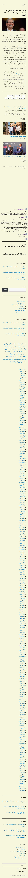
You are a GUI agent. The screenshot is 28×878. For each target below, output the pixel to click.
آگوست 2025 (22, 388)
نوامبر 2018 (22, 522)
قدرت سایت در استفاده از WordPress (17, 875)
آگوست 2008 (22, 745)
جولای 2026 (22, 372)
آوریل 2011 (22, 687)
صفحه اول (23, 865)
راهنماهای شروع (21, 308)
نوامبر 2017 (22, 544)
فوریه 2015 (22, 604)
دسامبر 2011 (22, 673)
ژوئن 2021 (22, 466)
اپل (12, 166)
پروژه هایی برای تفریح (21, 871)
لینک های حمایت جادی (20, 310)
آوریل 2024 (22, 415)
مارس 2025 (22, 397)
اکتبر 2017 (22, 546)
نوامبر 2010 (22, 696)
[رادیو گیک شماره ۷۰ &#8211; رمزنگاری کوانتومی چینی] (14, 128)
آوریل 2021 (22, 469)
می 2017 (23, 555)
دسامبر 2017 (22, 542)
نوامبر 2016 (22, 566)
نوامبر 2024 (22, 402)
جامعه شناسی (17, 349)
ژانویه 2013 (22, 649)
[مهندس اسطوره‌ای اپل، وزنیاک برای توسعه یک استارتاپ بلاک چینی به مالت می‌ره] (14, 148)
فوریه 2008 (22, 756)
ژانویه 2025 (22, 399)
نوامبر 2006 (22, 783)
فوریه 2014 (22, 625)
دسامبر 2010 (22, 694)
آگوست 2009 (22, 723)
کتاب (25, 362)
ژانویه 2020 (22, 497)
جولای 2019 (22, 508)
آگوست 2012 (22, 658)
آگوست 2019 (22, 506)
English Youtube (21, 301)
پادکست (5, 359)
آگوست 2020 (22, 484)
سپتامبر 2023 (22, 428)
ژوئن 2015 (22, 596)
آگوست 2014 (22, 614)
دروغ (11, 351)
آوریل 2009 (22, 731)
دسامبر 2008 (22, 738)
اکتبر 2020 (22, 480)
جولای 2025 (22, 390)
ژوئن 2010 (22, 705)
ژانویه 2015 (22, 605)
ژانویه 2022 (22, 453)
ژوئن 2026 (22, 373)
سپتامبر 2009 (22, 721)
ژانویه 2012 (22, 671)
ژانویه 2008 (22, 758)
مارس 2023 (22, 439)
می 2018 (23, 533)
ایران (9, 343)
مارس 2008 (22, 754)
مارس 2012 (22, 667)
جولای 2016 (22, 573)
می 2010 (23, 707)
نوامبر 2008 (22, 740)
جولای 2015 (22, 595)
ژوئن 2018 (22, 531)
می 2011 (23, 685)
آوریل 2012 (22, 665)
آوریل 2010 (22, 709)
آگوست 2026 (22, 370)
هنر (22, 359)
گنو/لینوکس (19, 362)
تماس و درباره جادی (21, 868)
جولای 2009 (22, 725)
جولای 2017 (22, 551)
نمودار (24, 359)
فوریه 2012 (22, 669)
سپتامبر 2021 (22, 460)
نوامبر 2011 (22, 674)
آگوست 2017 (22, 549)
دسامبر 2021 (22, 455)
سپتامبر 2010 (22, 700)
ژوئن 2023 (22, 433)
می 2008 (23, 750)
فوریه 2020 (22, 495)
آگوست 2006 (22, 789)
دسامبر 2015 (22, 585)
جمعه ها (10, 166)
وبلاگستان (10, 359)
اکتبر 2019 (22, 502)
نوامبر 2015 (22, 587)
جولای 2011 (22, 682)
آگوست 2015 (22, 593)
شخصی (24, 356)
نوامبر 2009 (22, 718)
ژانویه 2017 (22, 562)
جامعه (21, 349)
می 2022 (23, 446)
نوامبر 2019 (22, 500)
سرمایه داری (20, 354)
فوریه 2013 (22, 647)
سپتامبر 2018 (22, 526)
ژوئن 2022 (22, 444)
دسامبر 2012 (22, 651)
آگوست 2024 (22, 408)
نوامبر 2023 (22, 424)
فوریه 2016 (22, 582)
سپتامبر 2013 (22, 634)
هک (15, 359)
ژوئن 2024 (22, 411)
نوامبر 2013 (22, 631)
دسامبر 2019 (22, 498)
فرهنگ (16, 356)
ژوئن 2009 (22, 727)
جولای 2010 (22, 703)
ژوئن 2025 (22, 391)
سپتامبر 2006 (22, 787)
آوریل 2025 (22, 395)
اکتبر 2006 (22, 785)
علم (20, 356)
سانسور (24, 354)
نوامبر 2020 (22, 479)
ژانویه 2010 (22, 714)
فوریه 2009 (22, 734)
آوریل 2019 (22, 513)
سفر (8, 354)
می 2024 (23, 413)
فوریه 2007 (22, 778)
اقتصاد (18, 344)
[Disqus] (14, 188)
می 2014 (23, 620)
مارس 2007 (22, 776)
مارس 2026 (22, 379)
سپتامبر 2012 (22, 656)
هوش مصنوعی (18, 359)
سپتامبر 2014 (22, 613)
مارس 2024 (22, 417)
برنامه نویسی (16, 347)
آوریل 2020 (22, 491)
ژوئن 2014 (22, 618)
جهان (6, 349)
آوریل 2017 (22, 556)
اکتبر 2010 (22, 698)
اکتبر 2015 (22, 589)
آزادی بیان (24, 344)
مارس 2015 (22, 602)
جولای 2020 (22, 486)
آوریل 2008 (22, 752)
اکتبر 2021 (22, 459)
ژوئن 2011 (22, 683)
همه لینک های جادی (20, 312)
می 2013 (23, 642)
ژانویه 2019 (22, 518)
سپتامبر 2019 (22, 504)
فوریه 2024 (22, 419)
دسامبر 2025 (22, 381)
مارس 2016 (22, 580)
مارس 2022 (22, 449)
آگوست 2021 (22, 462)
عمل (18, 356)
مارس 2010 (22, 711)
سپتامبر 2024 (22, 406)
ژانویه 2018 (22, 540)
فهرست (4, 4)
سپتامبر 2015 (22, 591)
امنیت (14, 344)
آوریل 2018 (22, 535)
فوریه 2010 (22, 712)
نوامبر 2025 (22, 382)
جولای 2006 (22, 790)
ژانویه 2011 (22, 692)
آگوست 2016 (22, 571)
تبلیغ (11, 346)
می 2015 (23, 598)
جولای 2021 (22, 464)
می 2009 (23, 729)
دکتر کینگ (18, 74)
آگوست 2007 (22, 767)
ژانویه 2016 (22, 584)
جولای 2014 (22, 616)
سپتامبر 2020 (22, 482)
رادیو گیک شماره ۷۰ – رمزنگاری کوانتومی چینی (18, 136)
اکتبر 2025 (22, 384)
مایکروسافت (11, 356)
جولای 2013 (22, 638)
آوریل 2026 (22, 377)
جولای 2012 (22, 660)
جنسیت (7, 166)
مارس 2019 (22, 515)
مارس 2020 (22, 493)
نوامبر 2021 (22, 457)
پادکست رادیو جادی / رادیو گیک (18, 305)
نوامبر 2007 (22, 761)
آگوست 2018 (22, 527)
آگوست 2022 (22, 440)
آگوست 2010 (22, 702)
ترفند (9, 346)
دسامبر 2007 (22, 760)
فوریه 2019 (22, 517)
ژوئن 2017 (22, 553)
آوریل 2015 (22, 600)
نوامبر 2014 (22, 609)
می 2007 (23, 772)
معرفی (6, 356)
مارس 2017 (22, 558)
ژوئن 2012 (22, 662)
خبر (14, 351)
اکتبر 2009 (22, 720)
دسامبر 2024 (22, 401)
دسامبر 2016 (22, 564)
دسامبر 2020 (22, 477)
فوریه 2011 (22, 691)
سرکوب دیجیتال (13, 354)
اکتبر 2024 (22, 404)
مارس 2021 (22, 471)
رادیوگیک (7, 352)
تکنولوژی (6, 347)
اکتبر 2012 (22, 654)
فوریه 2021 (22, 473)
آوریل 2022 (22, 448)
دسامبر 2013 (22, 629)
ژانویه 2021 (22, 475)
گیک (11, 362)
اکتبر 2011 (22, 676)
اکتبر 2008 (22, 741)
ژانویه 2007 (22, 779)
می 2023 (23, 435)
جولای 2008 (22, 747)
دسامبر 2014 (22, 607)
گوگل (14, 362)
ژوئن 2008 (22, 749)
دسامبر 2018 (22, 520)
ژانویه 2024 (22, 420)
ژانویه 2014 (22, 627)
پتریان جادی (22, 307)
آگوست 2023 (22, 430)
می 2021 (23, 468)
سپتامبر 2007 (22, 765)
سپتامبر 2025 (22, 386)
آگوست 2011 (22, 680)
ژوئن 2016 (22, 575)
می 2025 (23, 393)
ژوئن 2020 (22, 488)
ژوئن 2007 (22, 770)
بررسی (21, 346)
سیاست (5, 354)
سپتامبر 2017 (22, 547)
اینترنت (24, 347)
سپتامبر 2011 (22, 678)
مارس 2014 (22, 624)
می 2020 (23, 489)
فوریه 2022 (22, 451)
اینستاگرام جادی (21, 303)
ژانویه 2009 (22, 736)
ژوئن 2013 (22, 640)
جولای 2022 (22, 442)
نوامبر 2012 (22, 653)
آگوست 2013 (22, 636)
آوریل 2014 (22, 622)
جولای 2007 (22, 769)
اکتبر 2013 (22, 633)
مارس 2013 (22, 645)
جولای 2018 (22, 529)
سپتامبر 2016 (22, 569)
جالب (24, 349)
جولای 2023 (22, 431)
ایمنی (5, 344)
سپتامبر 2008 (22, 743)
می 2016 (23, 576)
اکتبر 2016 (22, 567)
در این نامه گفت (18, 47)
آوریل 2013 (22, 643)
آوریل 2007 (22, 774)
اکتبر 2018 (22, 524)
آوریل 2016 (22, 578)
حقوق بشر (19, 351)
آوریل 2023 (22, 437)
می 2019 (23, 511)
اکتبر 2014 (22, 611)
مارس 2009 (22, 732)
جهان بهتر (24, 351)
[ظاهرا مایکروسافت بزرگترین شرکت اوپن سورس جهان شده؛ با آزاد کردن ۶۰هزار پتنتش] (14, 113)
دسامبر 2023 (22, 422)
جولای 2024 (22, 410)
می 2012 (23, 663)
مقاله (16, 166)
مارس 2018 (22, 537)
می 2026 (23, 375)
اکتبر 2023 (22, 426)
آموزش (21, 344)
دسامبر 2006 (22, 781)
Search (24, 287)
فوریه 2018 (22, 538)
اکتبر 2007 (22, 763)
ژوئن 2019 (22, 509)
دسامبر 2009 (22, 716)
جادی (24, 5)
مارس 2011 (22, 689)
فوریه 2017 (22, 560)
